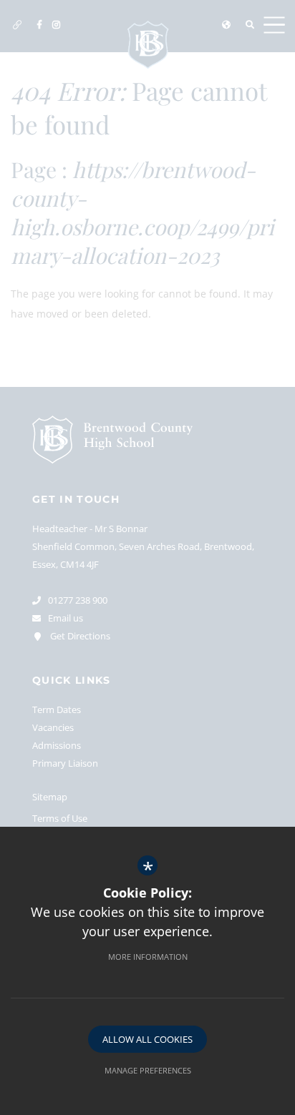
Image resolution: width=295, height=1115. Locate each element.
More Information (148, 956)
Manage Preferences (148, 1070)
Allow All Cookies (147, 1039)
